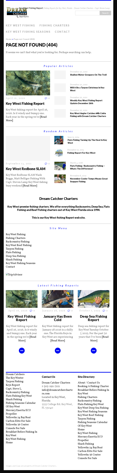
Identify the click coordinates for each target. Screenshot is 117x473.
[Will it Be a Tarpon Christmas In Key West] (60, 90)
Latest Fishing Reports (58, 285)
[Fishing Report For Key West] (58, 155)
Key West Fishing (20, 25)
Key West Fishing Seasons (28, 31)
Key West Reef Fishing (19, 245)
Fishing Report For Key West (81, 153)
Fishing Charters (54, 25)
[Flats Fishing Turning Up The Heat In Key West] (58, 142)
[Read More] (30, 186)
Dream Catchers (15, 374)
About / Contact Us (89, 383)
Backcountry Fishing (18, 242)
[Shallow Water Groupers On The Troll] (60, 77)
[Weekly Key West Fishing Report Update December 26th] (60, 103)
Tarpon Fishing (14, 249)
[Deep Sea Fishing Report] (93, 306)
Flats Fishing (13, 252)
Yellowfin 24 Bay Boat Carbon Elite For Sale (18, 419)
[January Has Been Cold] (57, 306)
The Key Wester (15, 378)
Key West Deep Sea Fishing (93, 408)
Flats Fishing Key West (19, 396)
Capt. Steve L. (14, 389)
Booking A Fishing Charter (93, 386)
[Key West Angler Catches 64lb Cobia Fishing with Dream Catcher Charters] (60, 116)
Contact (62, 31)
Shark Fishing (14, 260)
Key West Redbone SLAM (25, 169)
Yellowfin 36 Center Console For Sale (17, 426)
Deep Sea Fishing (16, 256)
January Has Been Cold (58, 318)
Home (9, 442)
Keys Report (13, 385)
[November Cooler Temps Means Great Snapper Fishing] (60, 181)
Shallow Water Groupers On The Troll (88, 75)
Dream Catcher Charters (56, 383)
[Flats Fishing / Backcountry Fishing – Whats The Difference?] (60, 168)
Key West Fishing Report (25, 103)
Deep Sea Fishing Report (93, 318)
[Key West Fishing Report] (28, 93)
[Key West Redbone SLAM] (28, 159)
